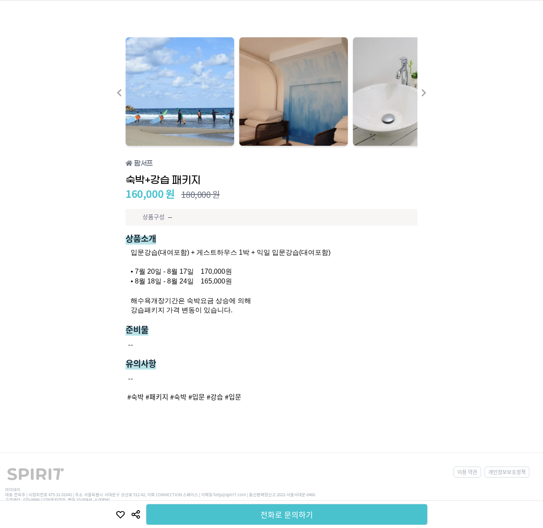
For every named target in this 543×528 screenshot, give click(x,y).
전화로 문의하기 (286, 514)
